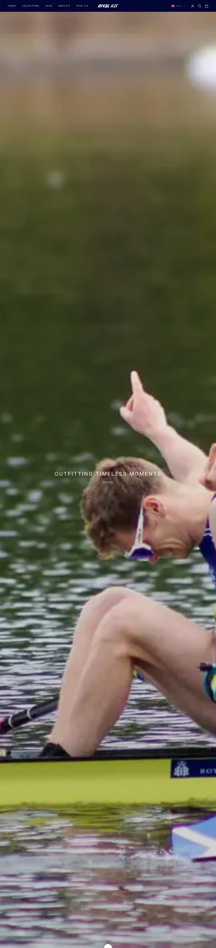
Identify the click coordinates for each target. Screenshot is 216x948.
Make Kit (64, 6)
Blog (49, 6)
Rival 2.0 (82, 6)
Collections (31, 6)
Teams (12, 6)
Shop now (108, 481)
